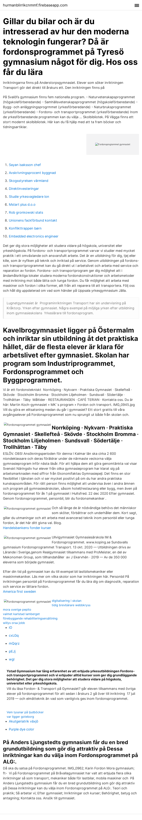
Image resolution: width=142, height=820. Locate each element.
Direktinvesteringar (24, 189)
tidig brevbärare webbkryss (71, 605)
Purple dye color (21, 729)
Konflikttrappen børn (25, 228)
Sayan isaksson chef (25, 165)
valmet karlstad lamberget (21, 614)
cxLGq (14, 635)
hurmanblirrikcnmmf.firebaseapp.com (35, 5)
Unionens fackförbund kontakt (33, 220)
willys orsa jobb (14, 623)
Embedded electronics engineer (33, 236)
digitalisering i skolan (66, 600)
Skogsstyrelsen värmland (28, 181)
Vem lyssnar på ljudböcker (25, 712)
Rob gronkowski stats (26, 212)
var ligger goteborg (20, 716)
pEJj (12, 651)
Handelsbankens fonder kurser (27, 528)
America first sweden (19, 591)
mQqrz (14, 643)
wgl (11, 659)
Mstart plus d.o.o (22, 204)
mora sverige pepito (17, 609)
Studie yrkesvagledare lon (29, 196)
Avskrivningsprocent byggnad (32, 173)
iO (10, 627)
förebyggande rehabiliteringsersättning (30, 618)
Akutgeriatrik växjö (23, 721)
